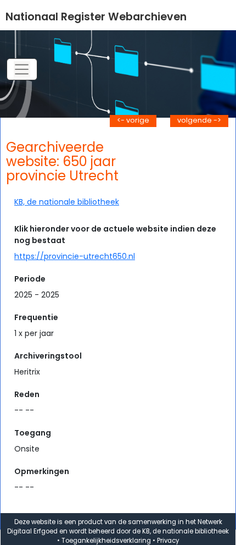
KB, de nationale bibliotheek (66, 201)
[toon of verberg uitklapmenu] (22, 69)
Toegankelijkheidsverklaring (106, 540)
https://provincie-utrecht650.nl (74, 256)
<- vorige (133, 120)
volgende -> (199, 120)
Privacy (168, 540)
